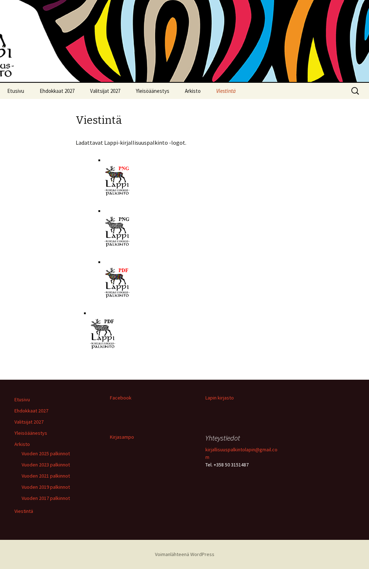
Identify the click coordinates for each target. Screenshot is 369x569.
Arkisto (193, 90)
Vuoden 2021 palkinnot (46, 476)
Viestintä (226, 90)
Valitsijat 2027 (105, 90)
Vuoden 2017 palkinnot (46, 498)
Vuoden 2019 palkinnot (46, 487)
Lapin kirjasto (219, 397)
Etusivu (15, 90)
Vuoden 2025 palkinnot (46, 453)
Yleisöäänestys (152, 90)
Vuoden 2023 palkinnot (46, 464)
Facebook (121, 397)
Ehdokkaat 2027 (57, 90)
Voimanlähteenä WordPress (184, 554)
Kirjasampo (122, 437)
